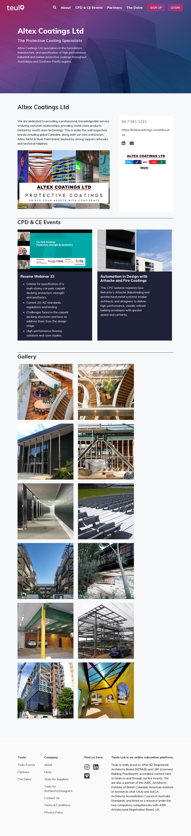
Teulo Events (26, 765)
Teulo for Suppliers (56, 779)
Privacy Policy (53, 812)
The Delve (134, 7)
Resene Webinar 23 (37, 276)
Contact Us (52, 798)
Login (175, 7)
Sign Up (156, 7)
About (66, 7)
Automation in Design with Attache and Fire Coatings (123, 278)
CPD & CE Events (89, 7)
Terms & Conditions (57, 805)
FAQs (48, 772)
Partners (114, 7)
